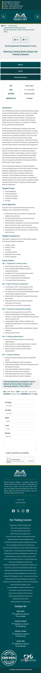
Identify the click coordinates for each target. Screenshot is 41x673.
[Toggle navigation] (3, 17)
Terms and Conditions (20, 502)
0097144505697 (21, 616)
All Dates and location (20, 77)
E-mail (7, 425)
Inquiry (20, 71)
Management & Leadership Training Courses (20, 525)
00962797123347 (22, 636)
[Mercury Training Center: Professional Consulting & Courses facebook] (13, 511)
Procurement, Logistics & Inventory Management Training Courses (20, 568)
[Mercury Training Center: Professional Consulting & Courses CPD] (28, 658)
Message (7, 433)
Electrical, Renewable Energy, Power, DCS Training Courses (21, 545)
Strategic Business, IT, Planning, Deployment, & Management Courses (20, 551)
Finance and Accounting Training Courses (20, 528)
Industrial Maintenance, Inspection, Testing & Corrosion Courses (20, 556)
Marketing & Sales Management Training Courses (20, 562)
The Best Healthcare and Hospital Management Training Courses (20, 579)
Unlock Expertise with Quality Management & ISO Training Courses (20, 573)
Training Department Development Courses (20, 584)
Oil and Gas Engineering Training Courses (20, 531)
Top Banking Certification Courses (20, 599)
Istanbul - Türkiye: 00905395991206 (13, 6)
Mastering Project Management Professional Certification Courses (20, 570)
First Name (8, 402)
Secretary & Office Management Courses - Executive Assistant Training (21, 576)
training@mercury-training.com (12, 2)
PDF (25, 40)
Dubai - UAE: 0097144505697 (11, 4)
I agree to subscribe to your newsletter (17, 453)
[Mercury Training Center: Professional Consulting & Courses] (20, 16)
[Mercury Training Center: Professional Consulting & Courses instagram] (23, 511)
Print (17, 40)
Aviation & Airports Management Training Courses (20, 596)
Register (20, 65)
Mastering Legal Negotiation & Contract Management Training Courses (20, 565)
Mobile (7, 418)
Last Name (8, 410)
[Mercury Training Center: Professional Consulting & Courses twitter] (18, 511)
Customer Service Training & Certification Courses (20, 593)
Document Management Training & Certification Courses (20, 587)
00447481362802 (22, 646)
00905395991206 (22, 626)
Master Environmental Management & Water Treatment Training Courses (20, 548)
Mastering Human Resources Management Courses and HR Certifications (20, 582)
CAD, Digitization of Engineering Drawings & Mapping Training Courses (20, 542)
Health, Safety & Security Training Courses (20, 534)
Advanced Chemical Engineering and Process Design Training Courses (20, 559)
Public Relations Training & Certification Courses (20, 590)
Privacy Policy (20, 500)
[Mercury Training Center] (20, 473)
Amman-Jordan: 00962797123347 (13, 8)
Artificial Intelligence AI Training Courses (20, 601)
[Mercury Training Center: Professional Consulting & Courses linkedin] (27, 511)
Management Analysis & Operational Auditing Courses (20, 539)
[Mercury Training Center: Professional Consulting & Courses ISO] (9, 658)
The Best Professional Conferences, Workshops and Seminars (20, 536)
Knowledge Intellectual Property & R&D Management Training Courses (20, 553)
